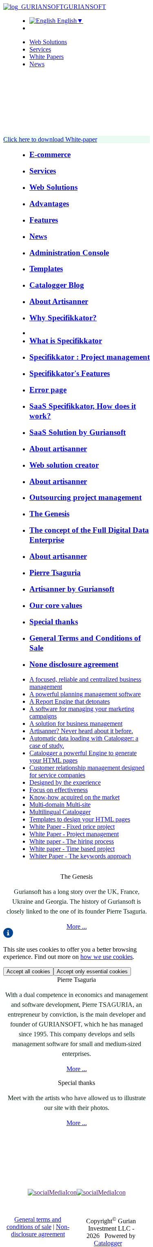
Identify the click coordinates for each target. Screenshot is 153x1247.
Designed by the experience (65, 782)
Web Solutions (48, 41)
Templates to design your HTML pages (79, 819)
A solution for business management (75, 723)
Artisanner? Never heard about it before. (81, 730)
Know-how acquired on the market (74, 797)
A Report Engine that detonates (69, 701)
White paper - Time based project (72, 848)
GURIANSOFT (85, 6)
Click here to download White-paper (50, 139)
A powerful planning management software (85, 694)
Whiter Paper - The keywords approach (80, 856)
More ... (77, 926)
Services (40, 49)
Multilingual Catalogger (60, 811)
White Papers (46, 56)
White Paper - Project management (74, 834)
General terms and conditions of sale (34, 1223)
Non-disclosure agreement (40, 1230)
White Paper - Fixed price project (72, 826)
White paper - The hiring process (71, 841)
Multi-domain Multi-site (60, 804)
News (36, 64)
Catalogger (108, 1243)
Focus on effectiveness (58, 789)
